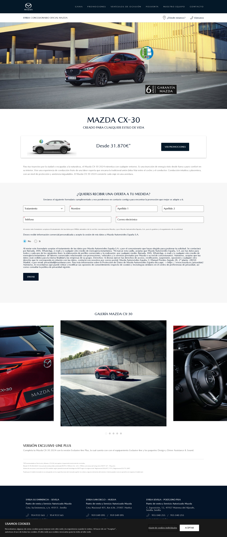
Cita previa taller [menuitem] (152, 19)
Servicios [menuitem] (149, 15)
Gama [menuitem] (79, 6)
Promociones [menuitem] (96, 6)
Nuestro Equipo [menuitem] (174, 6)
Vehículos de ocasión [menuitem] (126, 6)
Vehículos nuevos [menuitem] (96, 15)
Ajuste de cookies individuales (162, 528)
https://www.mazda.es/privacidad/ (185, 262)
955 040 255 (158, 515)
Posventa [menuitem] (93, 19)
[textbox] (41, 209)
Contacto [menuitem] (197, 6)
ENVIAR (31, 277)
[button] (106, 433)
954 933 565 (38, 515)
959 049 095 (98, 515)
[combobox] (44, 209)
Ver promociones (175, 146)
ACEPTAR (189, 528)
